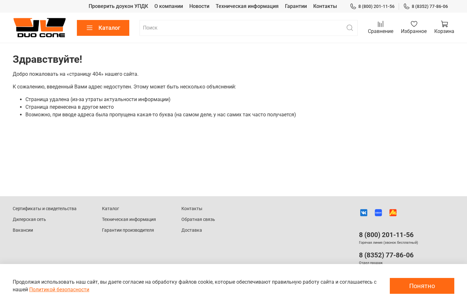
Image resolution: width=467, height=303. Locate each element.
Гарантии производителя (128, 230)
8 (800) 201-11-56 (376, 6)
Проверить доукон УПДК (118, 6)
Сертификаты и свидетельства (45, 208)
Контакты (325, 6)
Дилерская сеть (29, 219)
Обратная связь (198, 219)
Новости (199, 6)
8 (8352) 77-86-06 (430, 6)
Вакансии (23, 230)
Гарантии (296, 6)
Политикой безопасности (59, 290)
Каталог (109, 27)
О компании (168, 6)
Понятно (422, 286)
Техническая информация (247, 6)
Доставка (191, 230)
